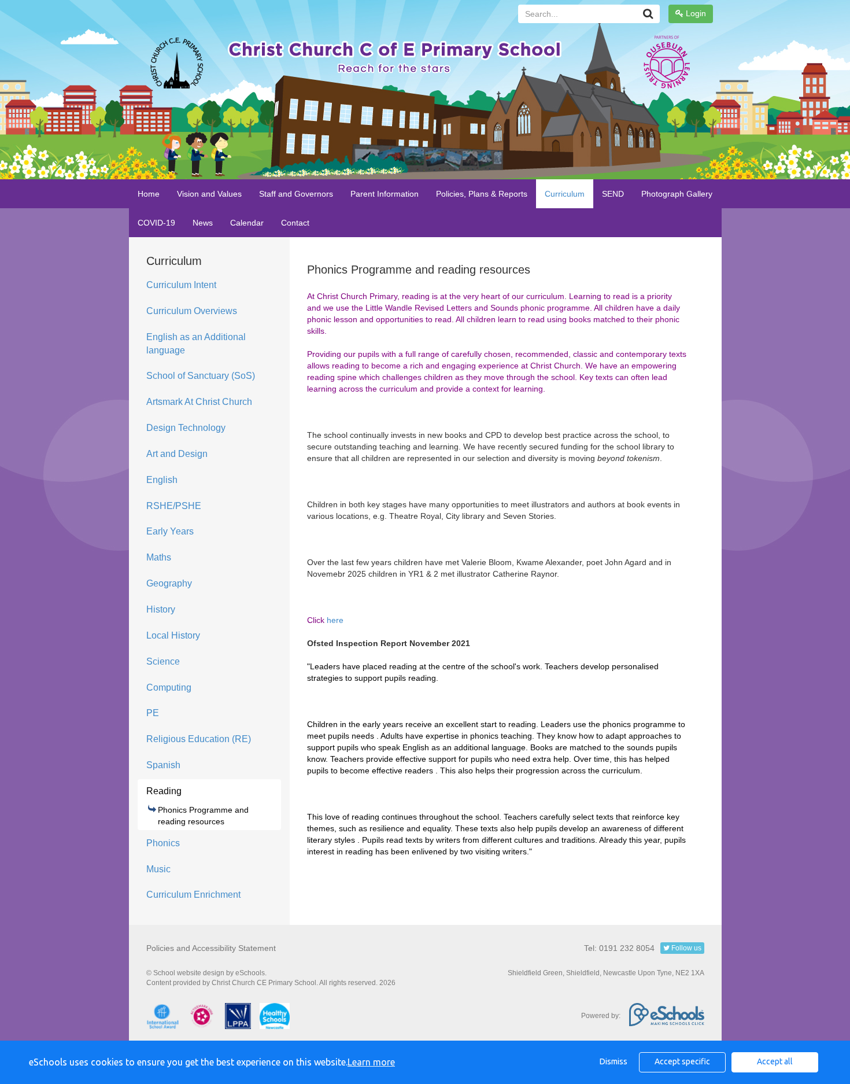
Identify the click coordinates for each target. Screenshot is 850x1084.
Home (149, 193)
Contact (295, 222)
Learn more (371, 1062)
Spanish (163, 765)
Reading (164, 791)
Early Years (170, 531)
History (160, 609)
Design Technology (186, 428)
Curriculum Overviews (191, 311)
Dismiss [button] (613, 1061)
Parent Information (384, 193)
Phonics (163, 843)
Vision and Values (209, 193)
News (203, 222)
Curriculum (565, 193)
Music (158, 869)
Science (163, 661)
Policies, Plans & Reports (481, 193)
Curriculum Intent (181, 285)
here (335, 620)
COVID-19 (156, 222)
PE (152, 713)
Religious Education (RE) (198, 739)
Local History (173, 635)
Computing (168, 687)
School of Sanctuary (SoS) (200, 376)
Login (694, 13)
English (162, 480)
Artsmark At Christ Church (199, 402)
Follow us (685, 948)
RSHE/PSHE (173, 506)
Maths (158, 557)
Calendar (247, 222)
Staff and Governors (296, 193)
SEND (613, 193)
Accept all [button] (775, 1061)
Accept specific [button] (682, 1061)
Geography (169, 583)
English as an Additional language (196, 343)
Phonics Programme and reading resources (203, 815)
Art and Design (177, 454)
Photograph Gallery (676, 193)
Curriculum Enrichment (193, 894)
